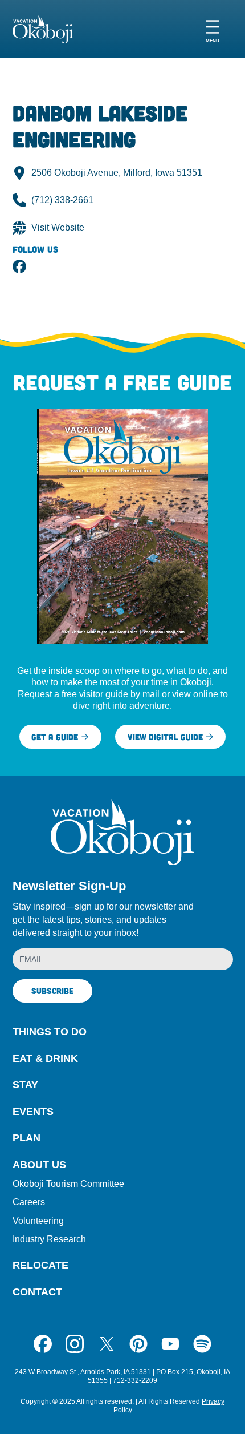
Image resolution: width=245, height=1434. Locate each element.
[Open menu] (212, 29)
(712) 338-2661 (62, 200)
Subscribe (52, 990)
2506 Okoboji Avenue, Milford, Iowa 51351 (116, 172)
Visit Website (57, 227)
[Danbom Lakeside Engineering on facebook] (19, 266)
